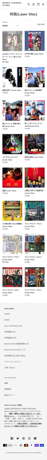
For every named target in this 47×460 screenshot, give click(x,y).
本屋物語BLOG (10, 338)
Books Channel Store (12, 4)
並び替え (5, 22)
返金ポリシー (9, 395)
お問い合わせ (9, 368)
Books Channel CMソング (14, 350)
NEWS (7, 320)
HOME (7, 314)
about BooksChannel (13, 326)
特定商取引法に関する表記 (14, 356)
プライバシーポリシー (13, 362)
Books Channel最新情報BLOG (16, 344)
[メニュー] (43, 4)
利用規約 (7, 389)
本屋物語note (9, 332)
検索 (6, 383)
